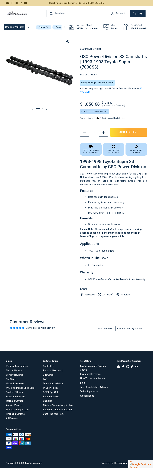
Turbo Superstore (89, 391)
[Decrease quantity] (84, 132)
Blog (82, 382)
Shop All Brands (14, 370)
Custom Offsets (14, 392)
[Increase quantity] (103, 132)
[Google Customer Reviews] (140, 464)
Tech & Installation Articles (94, 387)
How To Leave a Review (92, 378)
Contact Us (48, 366)
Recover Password (53, 370)
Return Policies (51, 396)
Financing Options (15, 413)
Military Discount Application (58, 405)
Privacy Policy (50, 387)
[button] (138, 13)
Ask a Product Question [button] (129, 328)
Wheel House (87, 395)
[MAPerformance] (17, 13)
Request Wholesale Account (57, 409)
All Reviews (12, 418)
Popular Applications (17, 366)
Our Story (11, 379)
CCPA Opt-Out (50, 392)
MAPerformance (33, 463)
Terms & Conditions (53, 383)
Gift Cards (48, 374)
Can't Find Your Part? (53, 413)
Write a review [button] (105, 328)
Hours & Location (15, 383)
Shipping (47, 400)
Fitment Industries (15, 396)
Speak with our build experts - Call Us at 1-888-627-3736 (76, 3)
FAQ (45, 379)
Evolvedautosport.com (17, 409)
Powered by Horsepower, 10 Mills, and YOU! (124, 463)
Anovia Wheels (14, 405)
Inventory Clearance (90, 374)
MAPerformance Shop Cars (20, 387)
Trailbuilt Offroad (14, 400)
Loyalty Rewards (14, 374)
